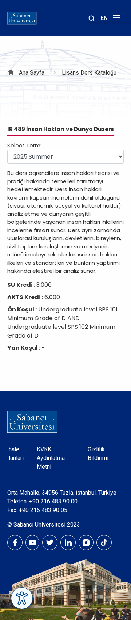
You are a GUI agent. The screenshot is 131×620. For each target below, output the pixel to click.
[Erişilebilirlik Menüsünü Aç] (22, 598)
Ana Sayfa (31, 72)
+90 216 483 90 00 (53, 501)
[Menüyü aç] (115, 19)
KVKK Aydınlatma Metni (51, 458)
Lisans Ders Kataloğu (89, 72)
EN (104, 17)
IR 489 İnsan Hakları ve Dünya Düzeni (60, 129)
